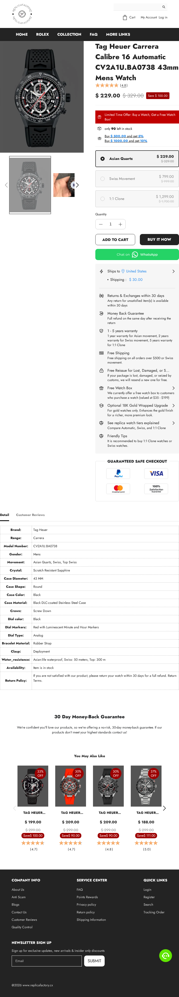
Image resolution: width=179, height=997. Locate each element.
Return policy (86, 912)
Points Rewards (87, 897)
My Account (149, 17)
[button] (6, 185)
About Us (18, 889)
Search (148, 904)
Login (147, 889)
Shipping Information (91, 919)
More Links (118, 34)
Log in (163, 17)
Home (22, 34)
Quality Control (22, 927)
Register (149, 897)
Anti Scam (19, 897)
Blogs (15, 904)
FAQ (94, 34)
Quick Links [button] (155, 880)
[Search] (163, 6)
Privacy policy (86, 904)
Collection (69, 34)
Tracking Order (154, 912)
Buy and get (124, 136)
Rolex (42, 34)
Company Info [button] (26, 880)
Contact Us (19, 912)
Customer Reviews (24, 919)
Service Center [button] (92, 880)
